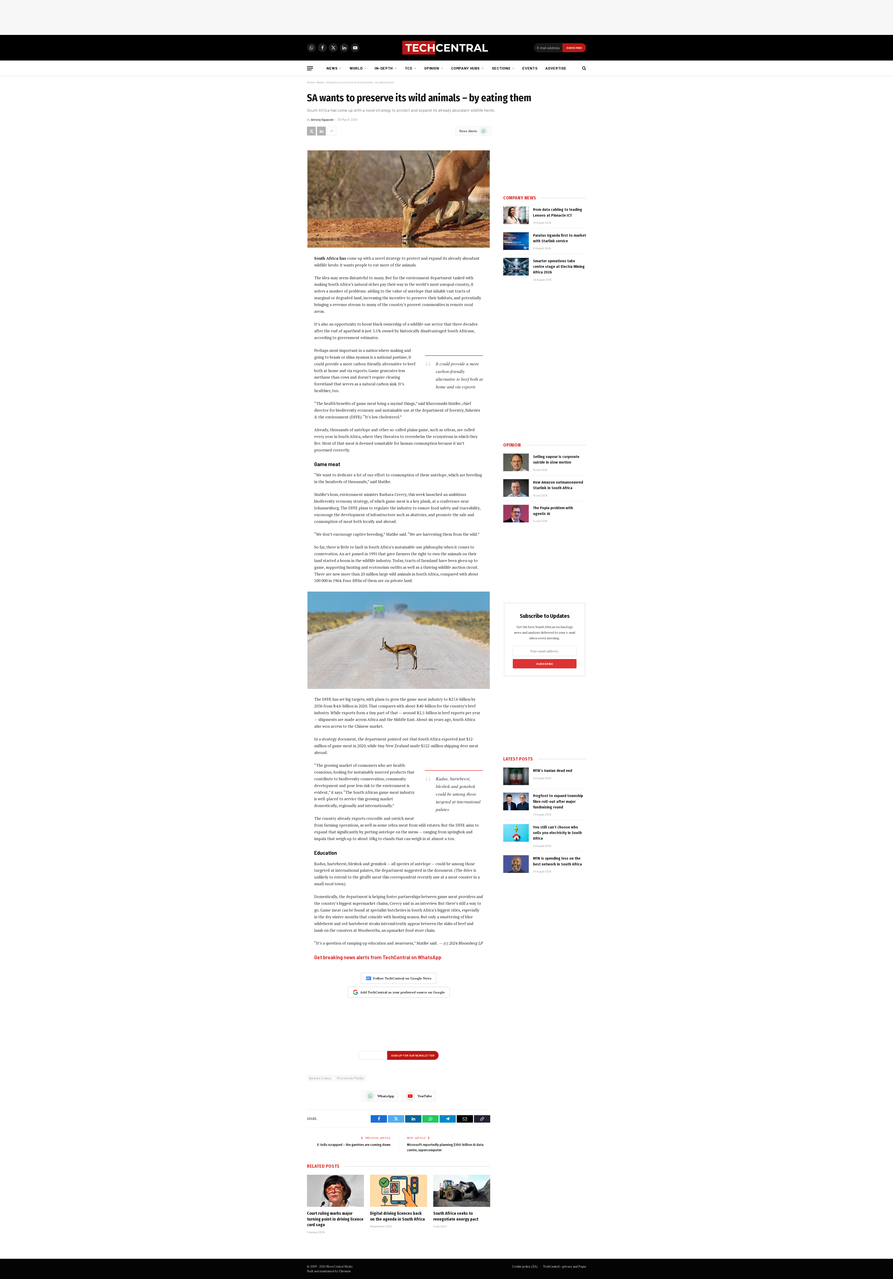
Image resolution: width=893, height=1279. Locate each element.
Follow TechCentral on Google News (402, 978)
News (332, 68)
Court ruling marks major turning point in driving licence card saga (335, 1219)
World (356, 68)
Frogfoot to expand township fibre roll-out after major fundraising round (558, 801)
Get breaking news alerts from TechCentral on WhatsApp (377, 957)
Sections (501, 68)
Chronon (345, 1271)
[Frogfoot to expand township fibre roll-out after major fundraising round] (516, 801)
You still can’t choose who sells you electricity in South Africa (557, 833)
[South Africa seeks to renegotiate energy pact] (461, 1191)
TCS (408, 68)
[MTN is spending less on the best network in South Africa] (516, 864)
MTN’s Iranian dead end (552, 770)
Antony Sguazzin (322, 119)
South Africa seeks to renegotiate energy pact (455, 1216)
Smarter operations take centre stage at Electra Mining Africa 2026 (559, 267)
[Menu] (310, 68)
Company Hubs (465, 68)
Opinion (431, 68)
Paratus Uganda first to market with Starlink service (559, 238)
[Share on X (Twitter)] (311, 131)
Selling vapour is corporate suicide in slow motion (556, 459)
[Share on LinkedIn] (321, 131)
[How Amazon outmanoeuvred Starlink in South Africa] (516, 488)
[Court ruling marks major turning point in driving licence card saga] (335, 1191)
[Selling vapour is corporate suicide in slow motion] (516, 462)
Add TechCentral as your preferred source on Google (402, 992)
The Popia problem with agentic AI (553, 510)
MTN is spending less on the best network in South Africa (557, 861)
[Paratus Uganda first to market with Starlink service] (516, 241)
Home (311, 82)
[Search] (583, 68)
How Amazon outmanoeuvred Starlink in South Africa (558, 485)
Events (529, 68)
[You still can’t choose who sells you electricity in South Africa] (516, 833)
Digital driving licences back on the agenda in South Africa (397, 1216)
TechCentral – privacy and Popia (564, 1266)
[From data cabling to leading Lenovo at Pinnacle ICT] (516, 215)
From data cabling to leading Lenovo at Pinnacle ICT (557, 212)
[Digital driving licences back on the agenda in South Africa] (398, 1191)
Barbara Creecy (320, 1078)
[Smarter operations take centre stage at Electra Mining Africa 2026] (516, 267)
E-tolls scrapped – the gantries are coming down (353, 1145)
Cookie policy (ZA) (525, 1266)
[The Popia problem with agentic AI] (516, 513)
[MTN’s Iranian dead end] (516, 776)
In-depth (384, 68)
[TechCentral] (446, 48)
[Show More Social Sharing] (331, 131)
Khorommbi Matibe (350, 1078)
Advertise (555, 68)
